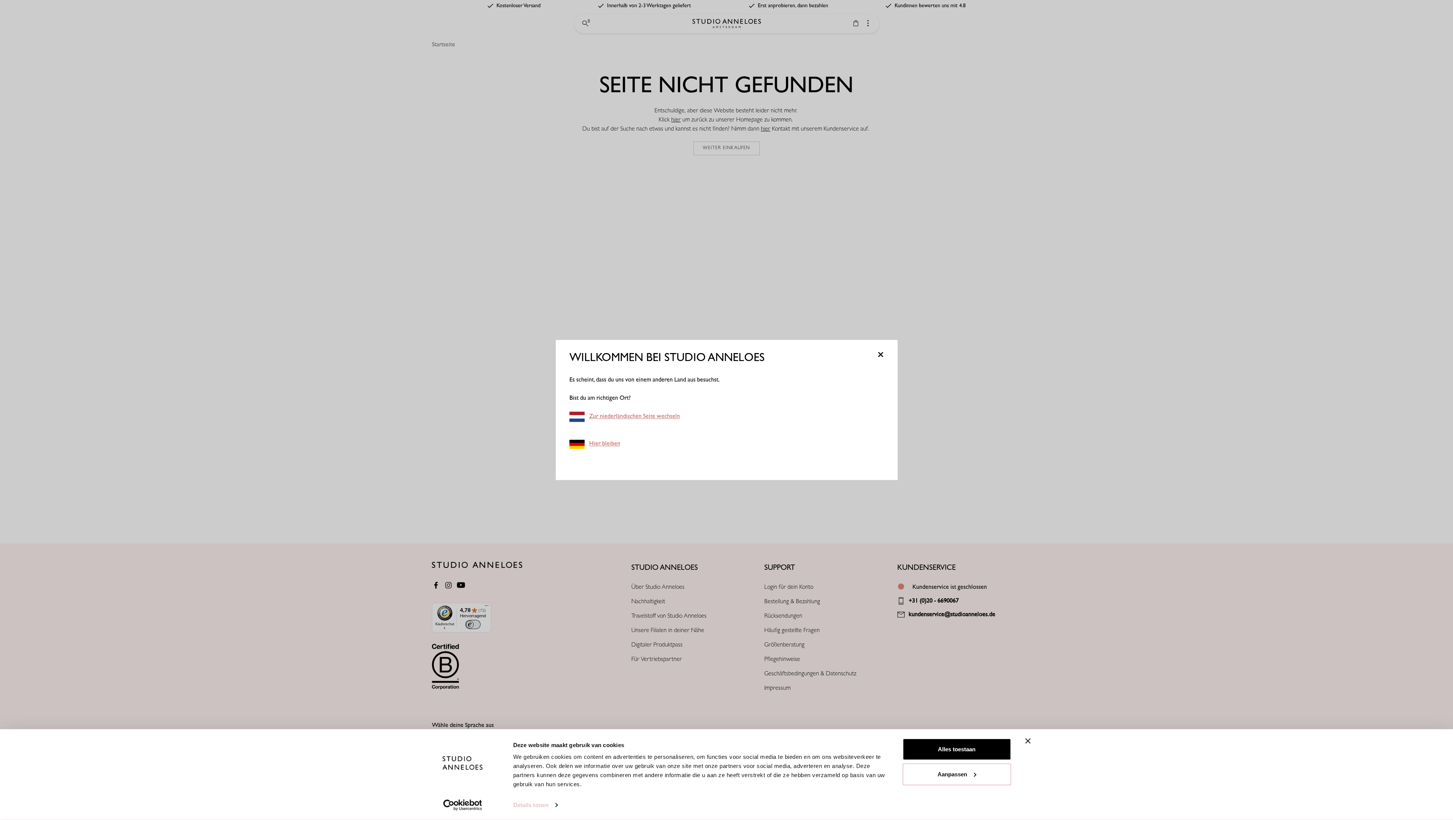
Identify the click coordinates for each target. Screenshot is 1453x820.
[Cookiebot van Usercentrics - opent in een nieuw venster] (462, 805)
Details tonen (531, 805)
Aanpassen (952, 774)
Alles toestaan (957, 749)
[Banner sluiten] (1028, 741)
